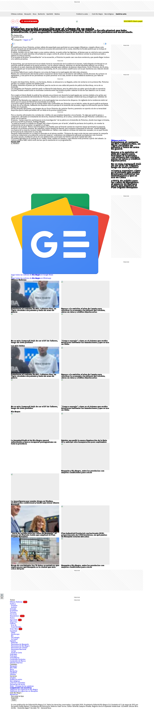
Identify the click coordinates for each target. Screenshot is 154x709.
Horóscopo (15, 634)
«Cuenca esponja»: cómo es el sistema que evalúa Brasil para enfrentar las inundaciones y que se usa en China (126, 174)
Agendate (15, 620)
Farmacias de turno (17, 684)
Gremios (14, 605)
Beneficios (14, 694)
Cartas (13, 651)
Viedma (57, 14)
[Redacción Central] (12, 34)
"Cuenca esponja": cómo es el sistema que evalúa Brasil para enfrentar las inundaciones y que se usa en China (85, 342)
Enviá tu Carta (16, 653)
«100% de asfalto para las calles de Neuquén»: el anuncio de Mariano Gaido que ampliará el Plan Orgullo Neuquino (125, 184)
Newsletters (17, 616)
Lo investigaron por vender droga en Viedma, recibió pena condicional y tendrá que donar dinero (35, 502)
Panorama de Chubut (19, 648)
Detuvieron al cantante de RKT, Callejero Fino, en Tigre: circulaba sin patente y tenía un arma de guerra (125, 145)
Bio (12, 636)
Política (13, 604)
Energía (13, 609)
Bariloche (41, 14)
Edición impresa (16, 663)
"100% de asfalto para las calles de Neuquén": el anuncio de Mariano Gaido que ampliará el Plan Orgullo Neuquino (34, 535)
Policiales (14, 27)
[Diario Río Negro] (77, 21)
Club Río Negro (97, 14)
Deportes (13, 622)
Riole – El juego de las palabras (22, 686)
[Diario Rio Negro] (19, 702)
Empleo (13, 678)
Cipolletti (49, 14)
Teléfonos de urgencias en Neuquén (24, 691)
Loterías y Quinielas (17, 683)
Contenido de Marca (18, 661)
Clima (13, 632)
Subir (14, 700)
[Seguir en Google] (12, 45)
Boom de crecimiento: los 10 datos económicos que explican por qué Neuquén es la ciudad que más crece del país (35, 567)
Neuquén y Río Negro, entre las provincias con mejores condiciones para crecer (82, 472)
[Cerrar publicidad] (2, 595)
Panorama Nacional (18, 649)
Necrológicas (109, 14)
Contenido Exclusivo (17, 659)
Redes (12, 618)
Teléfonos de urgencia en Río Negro (24, 689)
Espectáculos (16, 627)
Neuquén (27, 14)
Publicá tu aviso (16, 679)
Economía (14, 610)
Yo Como (14, 639)
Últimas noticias (17, 14)
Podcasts (13, 656)
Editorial (14, 642)
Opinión (13, 641)
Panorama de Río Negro (20, 646)
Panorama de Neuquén (20, 644)
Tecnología (15, 637)
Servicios (13, 614)
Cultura (12, 623)
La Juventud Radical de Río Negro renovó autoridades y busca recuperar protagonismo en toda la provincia (33, 442)
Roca (34, 14)
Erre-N (13, 625)
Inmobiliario (14, 658)
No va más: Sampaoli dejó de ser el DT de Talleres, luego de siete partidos (126, 165)
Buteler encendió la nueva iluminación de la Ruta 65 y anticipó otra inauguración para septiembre (84, 441)
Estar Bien (16, 629)
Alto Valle (13, 668)
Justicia (14, 607)
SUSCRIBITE (133, 21)
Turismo (13, 612)
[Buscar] (17, 21)
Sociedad (13, 631)
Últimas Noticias (18, 602)
